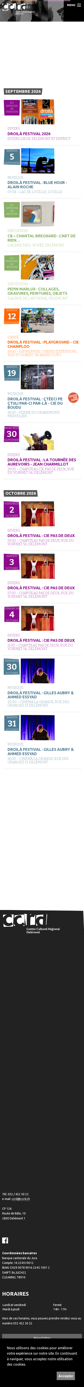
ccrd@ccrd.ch (21, 1199)
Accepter (65, 1375)
